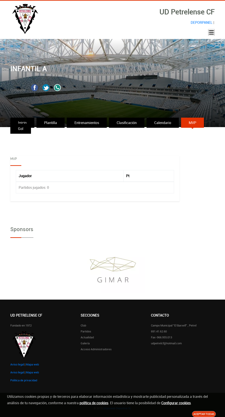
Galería (85, 343)
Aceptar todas (203, 414)
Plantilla (50, 122)
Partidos (86, 331)
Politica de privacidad (23, 380)
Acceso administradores (96, 349)
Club (83, 325)
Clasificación (127, 122)
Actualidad (87, 337)
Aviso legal (17, 364)
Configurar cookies (176, 402)
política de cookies (94, 402)
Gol (20, 128)
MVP (192, 122)
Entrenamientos (86, 122)
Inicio (22, 122)
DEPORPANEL (201, 22)
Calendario (162, 122)
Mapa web (32, 364)
